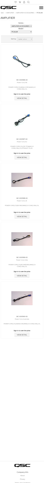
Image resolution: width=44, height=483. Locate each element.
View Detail (22, 98)
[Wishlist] (15, 2)
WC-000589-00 (22, 257)
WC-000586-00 (22, 80)
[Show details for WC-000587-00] (22, 119)
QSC (2, 13)
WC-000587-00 (21, 139)
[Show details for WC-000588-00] (22, 178)
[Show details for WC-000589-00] (22, 238)
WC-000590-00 (22, 316)
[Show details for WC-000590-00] (22, 297)
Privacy (22, 479)
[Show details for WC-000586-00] (22, 60)
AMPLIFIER (10, 13)
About (22, 475)
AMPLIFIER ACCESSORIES (25, 13)
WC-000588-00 (22, 198)
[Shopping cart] (20, 2)
